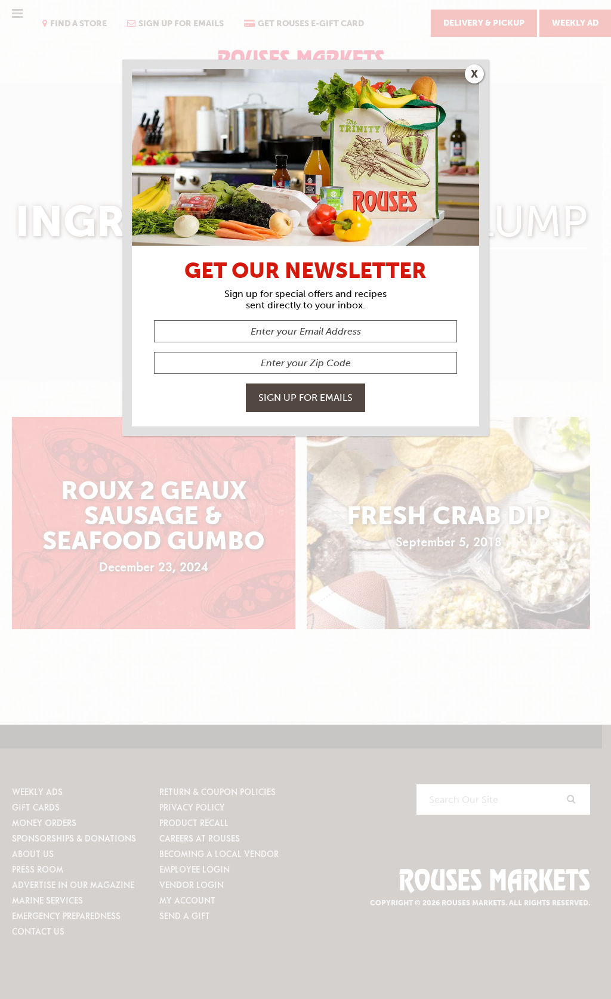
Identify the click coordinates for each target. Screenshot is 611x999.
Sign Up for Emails (305, 397)
